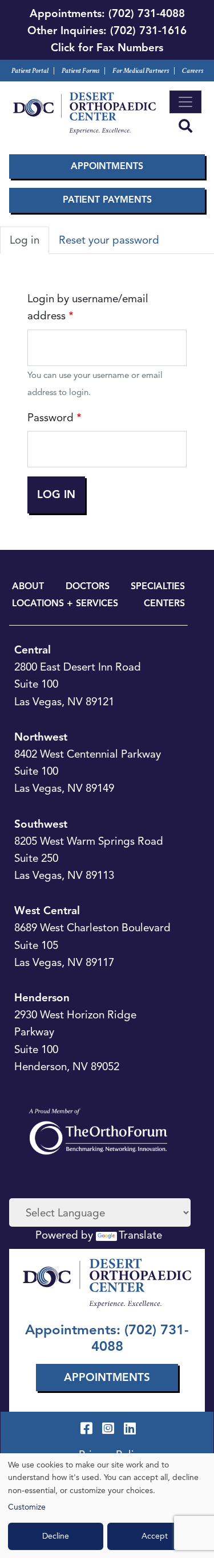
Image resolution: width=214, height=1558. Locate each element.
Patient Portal (30, 71)
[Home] (84, 113)
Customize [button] (27, 1507)
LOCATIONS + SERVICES (65, 603)
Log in (24, 239)
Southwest (40, 824)
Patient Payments (107, 199)
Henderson (42, 997)
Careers (192, 71)
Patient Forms (80, 71)
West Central (47, 910)
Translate (140, 1235)
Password (50, 417)
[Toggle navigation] (185, 102)
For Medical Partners (140, 71)
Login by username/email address (87, 307)
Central (32, 649)
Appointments (107, 166)
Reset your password (109, 239)
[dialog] (107, 1505)
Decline (55, 1536)
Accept (155, 1536)
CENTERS (164, 603)
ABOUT (28, 586)
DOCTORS (88, 586)
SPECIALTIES (158, 586)
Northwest (40, 736)
